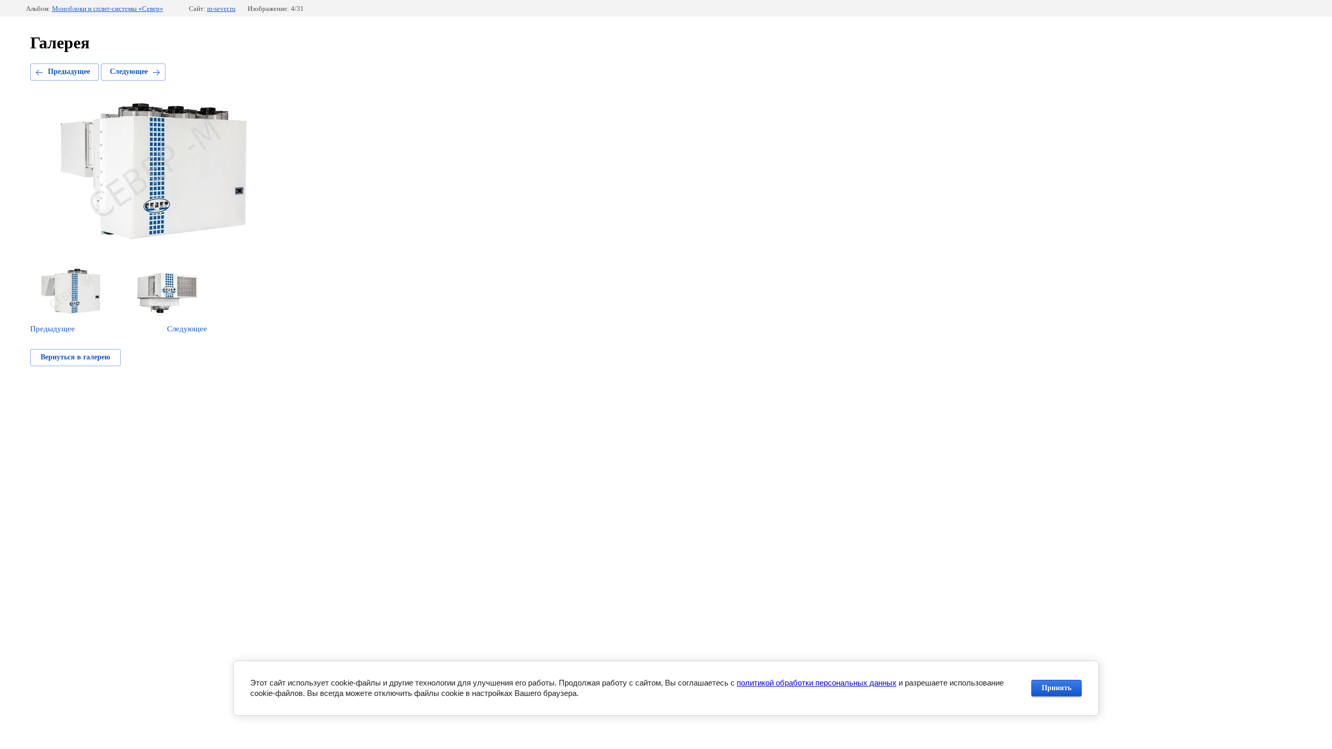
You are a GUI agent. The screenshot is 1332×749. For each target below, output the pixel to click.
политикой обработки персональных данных (816, 682)
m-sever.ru (221, 8)
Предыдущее (69, 71)
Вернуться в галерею (75, 357)
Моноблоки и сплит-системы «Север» (107, 8)
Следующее (129, 71)
